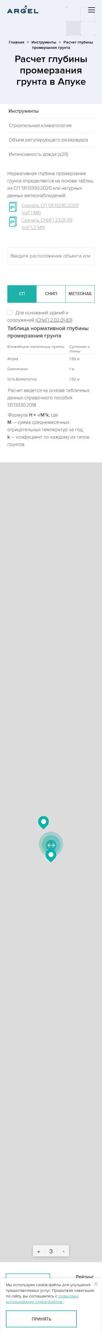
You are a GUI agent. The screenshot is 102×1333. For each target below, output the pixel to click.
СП (22, 294)
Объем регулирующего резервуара (48, 140)
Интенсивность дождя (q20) (38, 154)
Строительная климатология (40, 125)
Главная (16, 42)
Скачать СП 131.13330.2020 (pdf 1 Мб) (50, 209)
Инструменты (43, 42)
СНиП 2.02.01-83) (55, 320)
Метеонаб (80, 294)
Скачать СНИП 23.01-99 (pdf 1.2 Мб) (47, 223)
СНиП (51, 294)
